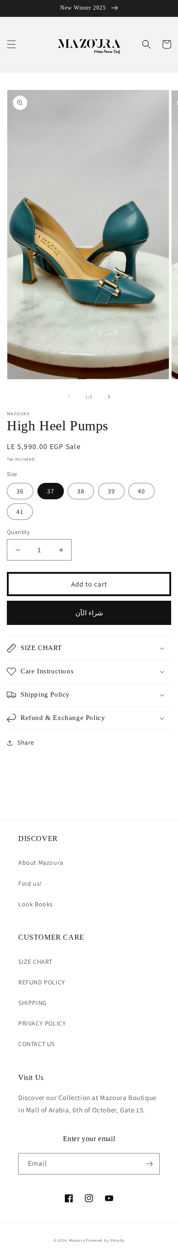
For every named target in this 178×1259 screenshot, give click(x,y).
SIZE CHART (35, 961)
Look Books (35, 904)
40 (141, 491)
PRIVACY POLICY (42, 1023)
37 (50, 491)
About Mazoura (40, 862)
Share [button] (25, 742)
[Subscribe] (149, 1163)
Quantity (18, 532)
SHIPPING (32, 1003)
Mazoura (77, 1240)
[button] (11, 44)
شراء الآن (89, 612)
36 (20, 491)
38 (80, 491)
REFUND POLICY (41, 982)
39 (111, 491)
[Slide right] (109, 396)
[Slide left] (69, 396)
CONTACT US (36, 1044)
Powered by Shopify (105, 1240)
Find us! (30, 883)
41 (19, 512)
